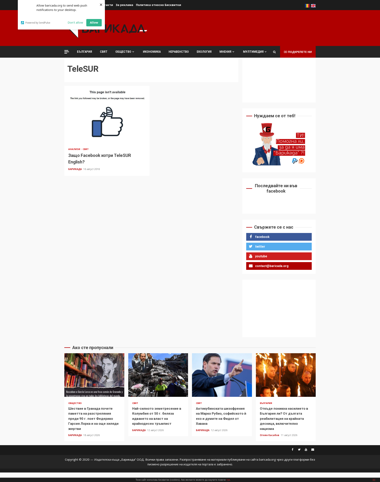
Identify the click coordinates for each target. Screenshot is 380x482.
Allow (94, 22)
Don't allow (75, 22)
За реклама (124, 5)
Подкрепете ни (300, 52)
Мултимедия (253, 51)
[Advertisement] (244, 27)
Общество (123, 51)
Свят (103, 51)
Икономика (152, 51)
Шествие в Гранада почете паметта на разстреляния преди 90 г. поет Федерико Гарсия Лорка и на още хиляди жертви (94, 375)
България (84, 51)
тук (228, 479)
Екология (204, 51)
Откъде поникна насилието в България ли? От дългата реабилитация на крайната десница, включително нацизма (286, 375)
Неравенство (179, 51)
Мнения (225, 51)
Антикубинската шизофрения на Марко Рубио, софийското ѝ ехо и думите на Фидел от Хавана (222, 375)
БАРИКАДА (75, 169)
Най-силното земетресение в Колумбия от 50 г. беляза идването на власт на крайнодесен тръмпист (158, 375)
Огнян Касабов (270, 435)
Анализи (74, 149)
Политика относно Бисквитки (158, 5)
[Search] (274, 52)
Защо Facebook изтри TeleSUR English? (106, 114)
